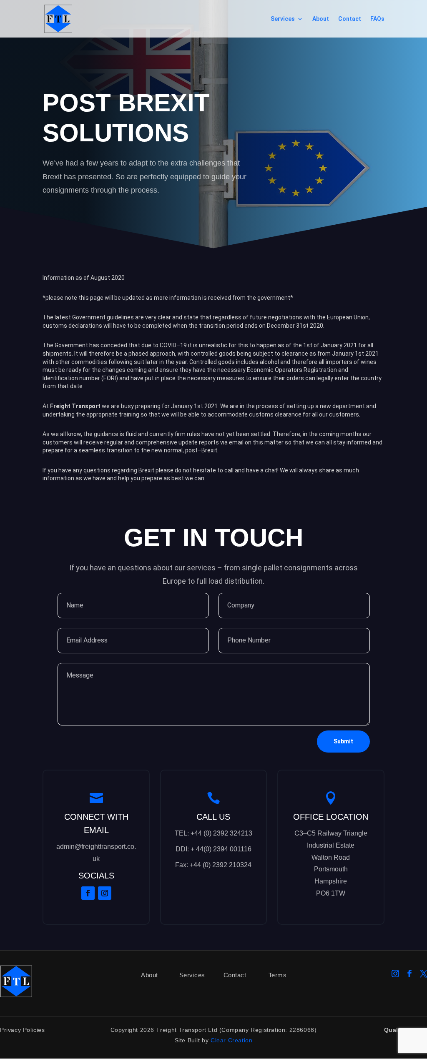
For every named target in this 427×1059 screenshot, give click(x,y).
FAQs (377, 19)
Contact (349, 19)
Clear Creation (231, 1040)
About (320, 19)
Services (283, 19)
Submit (343, 741)
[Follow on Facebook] (88, 893)
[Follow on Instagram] (104, 893)
